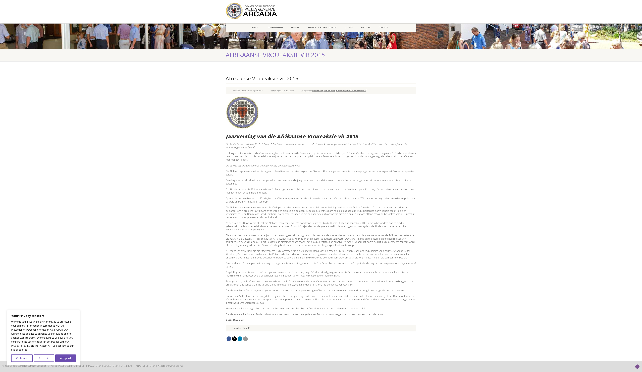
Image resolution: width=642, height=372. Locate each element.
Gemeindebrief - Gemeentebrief (351, 90)
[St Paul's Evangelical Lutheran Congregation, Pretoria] (256, 11)
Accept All (65, 358)
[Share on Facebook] (229, 338)
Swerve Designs (175, 365)
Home (254, 27)
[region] (43, 337)
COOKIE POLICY (111, 365)
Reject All (44, 358)
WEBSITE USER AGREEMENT (71, 365)
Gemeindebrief (275, 27)
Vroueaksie (317, 90)
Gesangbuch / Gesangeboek (322, 27)
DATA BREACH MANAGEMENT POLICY (138, 365)
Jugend (349, 27)
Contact (383, 27)
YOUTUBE (365, 27)
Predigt (295, 27)
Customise (22, 358)
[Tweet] (234, 338)
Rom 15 (246, 328)
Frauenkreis (329, 90)
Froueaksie (237, 328)
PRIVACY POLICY (93, 365)
